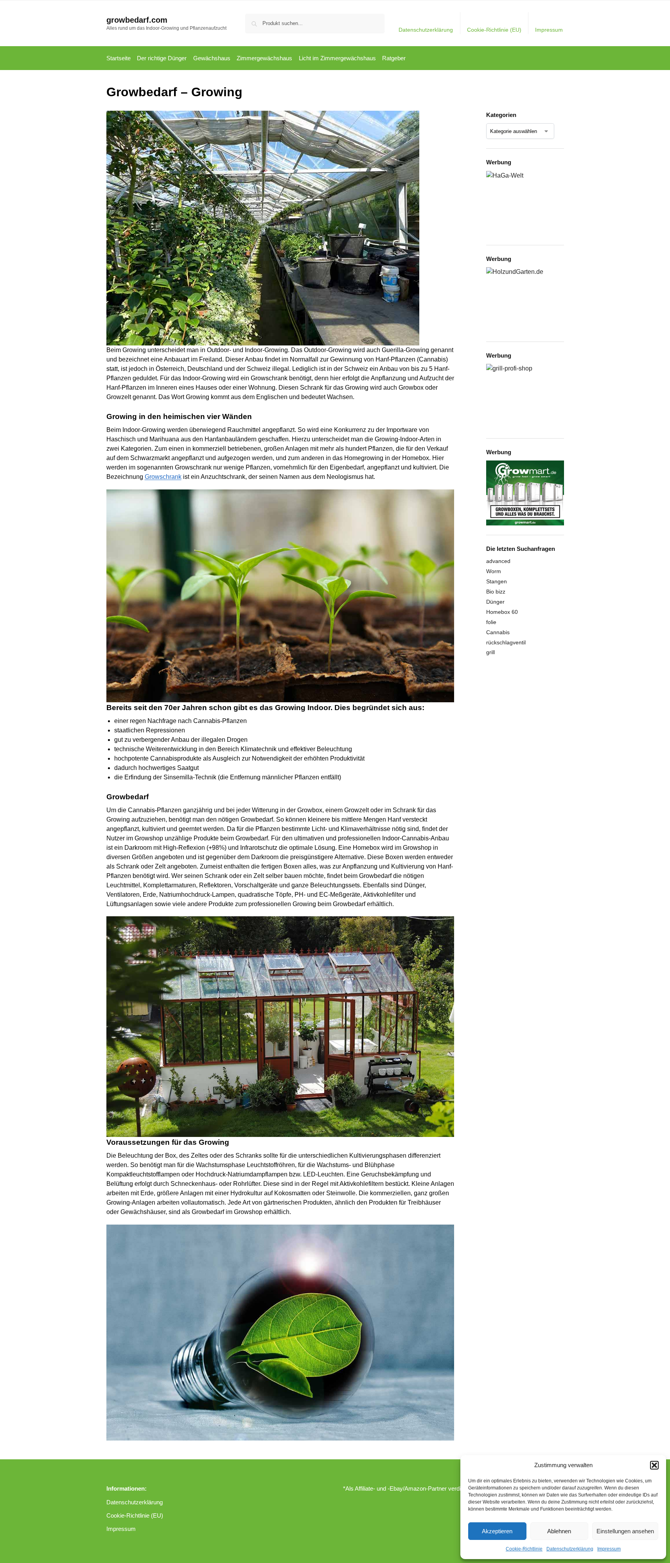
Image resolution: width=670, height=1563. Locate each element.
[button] (654, 1465)
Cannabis (498, 632)
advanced (498, 561)
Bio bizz (495, 591)
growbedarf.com (136, 20)
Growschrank (163, 476)
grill (490, 652)
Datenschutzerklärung (569, 1549)
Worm (493, 571)
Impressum (609, 1549)
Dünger (495, 602)
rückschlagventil (506, 642)
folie (491, 622)
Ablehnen (559, 1531)
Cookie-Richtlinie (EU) (494, 30)
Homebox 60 (502, 612)
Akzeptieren (497, 1531)
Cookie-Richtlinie (524, 1549)
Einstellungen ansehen (625, 1531)
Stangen (496, 581)
